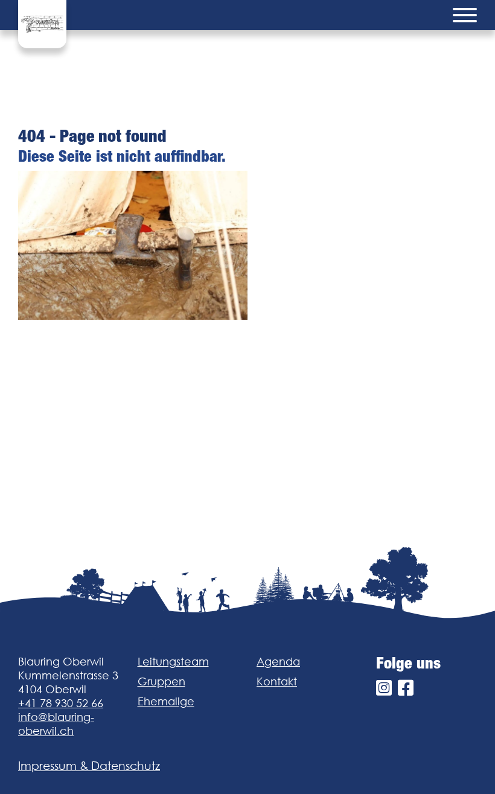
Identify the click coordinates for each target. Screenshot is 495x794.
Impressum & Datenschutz (89, 765)
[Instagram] (384, 688)
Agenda (278, 661)
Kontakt (277, 681)
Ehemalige (166, 701)
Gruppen (161, 681)
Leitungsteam (173, 661)
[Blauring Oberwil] (42, 24)
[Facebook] (406, 688)
